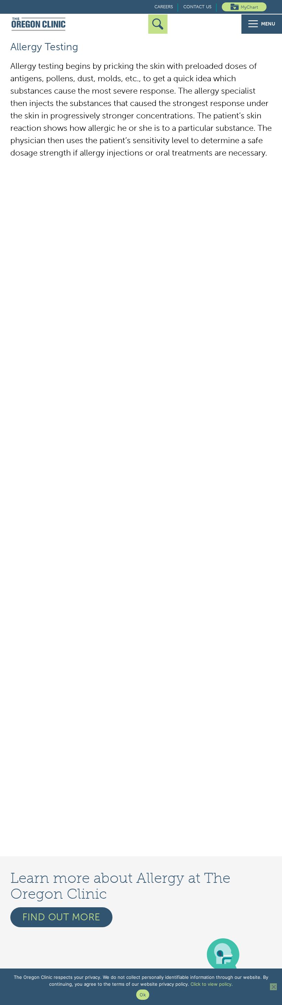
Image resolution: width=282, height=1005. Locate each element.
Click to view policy (211, 984)
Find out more (61, 917)
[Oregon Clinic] (38, 24)
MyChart (249, 7)
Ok (143, 994)
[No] (273, 986)
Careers (163, 6)
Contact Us (197, 6)
